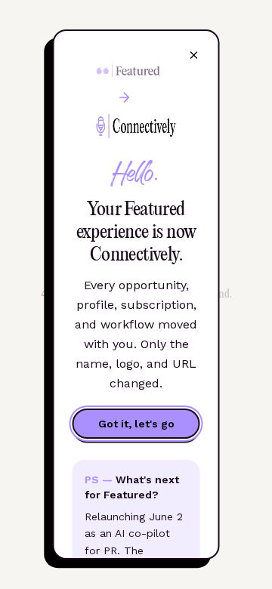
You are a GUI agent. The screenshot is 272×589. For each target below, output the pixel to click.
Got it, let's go (136, 424)
